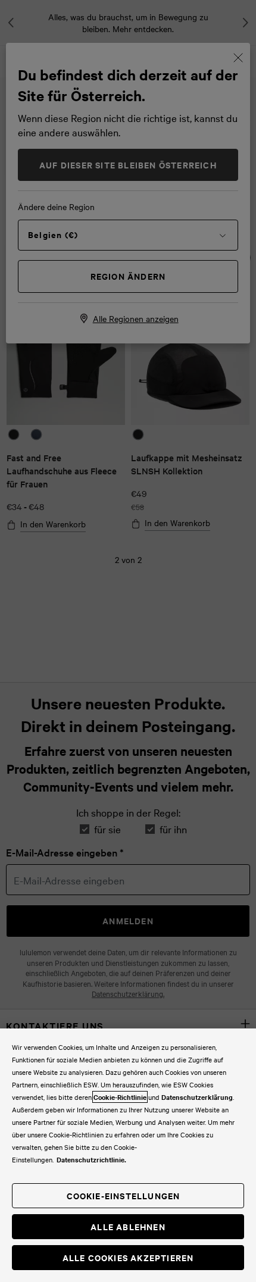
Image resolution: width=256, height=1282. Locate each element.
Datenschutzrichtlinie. (91, 1159)
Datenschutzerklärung (197, 1097)
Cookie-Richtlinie (119, 1097)
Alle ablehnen (128, 1226)
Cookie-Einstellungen (123, 1195)
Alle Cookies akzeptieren (128, 1257)
